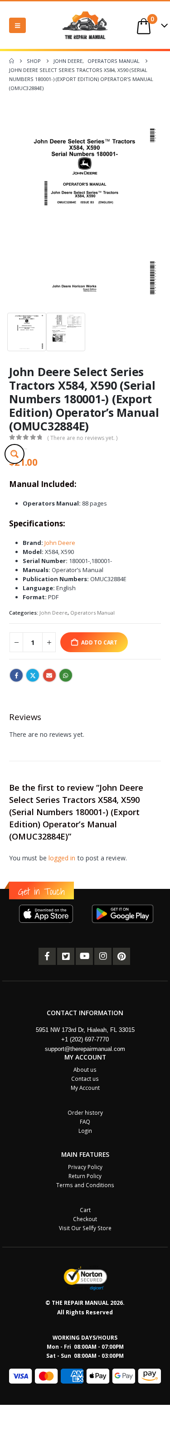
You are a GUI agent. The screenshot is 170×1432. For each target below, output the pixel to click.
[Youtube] (84, 956)
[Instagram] (103, 956)
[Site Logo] (85, 25)
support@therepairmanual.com (85, 1048)
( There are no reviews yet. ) (82, 438)
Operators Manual (92, 612)
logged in (62, 858)
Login (85, 1130)
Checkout (85, 1218)
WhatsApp (65, 675)
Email (49, 675)
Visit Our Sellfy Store (85, 1228)
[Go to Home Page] (11, 61)
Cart (85, 1209)
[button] (17, 25)
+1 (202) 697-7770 (85, 1039)
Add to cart (99, 642)
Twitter (32, 675)
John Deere (59, 543)
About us (85, 1069)
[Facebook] (47, 956)
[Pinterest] (121, 956)
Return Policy (85, 1175)
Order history (85, 1112)
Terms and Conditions (85, 1185)
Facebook (16, 675)
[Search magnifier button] (14, 454)
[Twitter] (65, 956)
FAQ (85, 1121)
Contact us (85, 1078)
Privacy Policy (85, 1166)
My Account (85, 1087)
